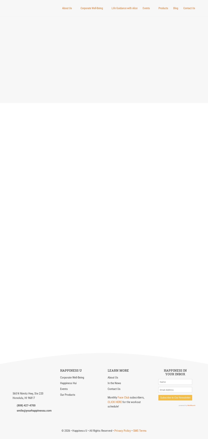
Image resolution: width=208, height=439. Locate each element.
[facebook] (14, 417)
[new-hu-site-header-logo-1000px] (29, 5)
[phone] (34, 417)
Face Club (123, 397)
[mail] (29, 417)
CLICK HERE (115, 402)
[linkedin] (24, 417)
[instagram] (19, 417)
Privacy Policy (122, 430)
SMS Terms (140, 430)
